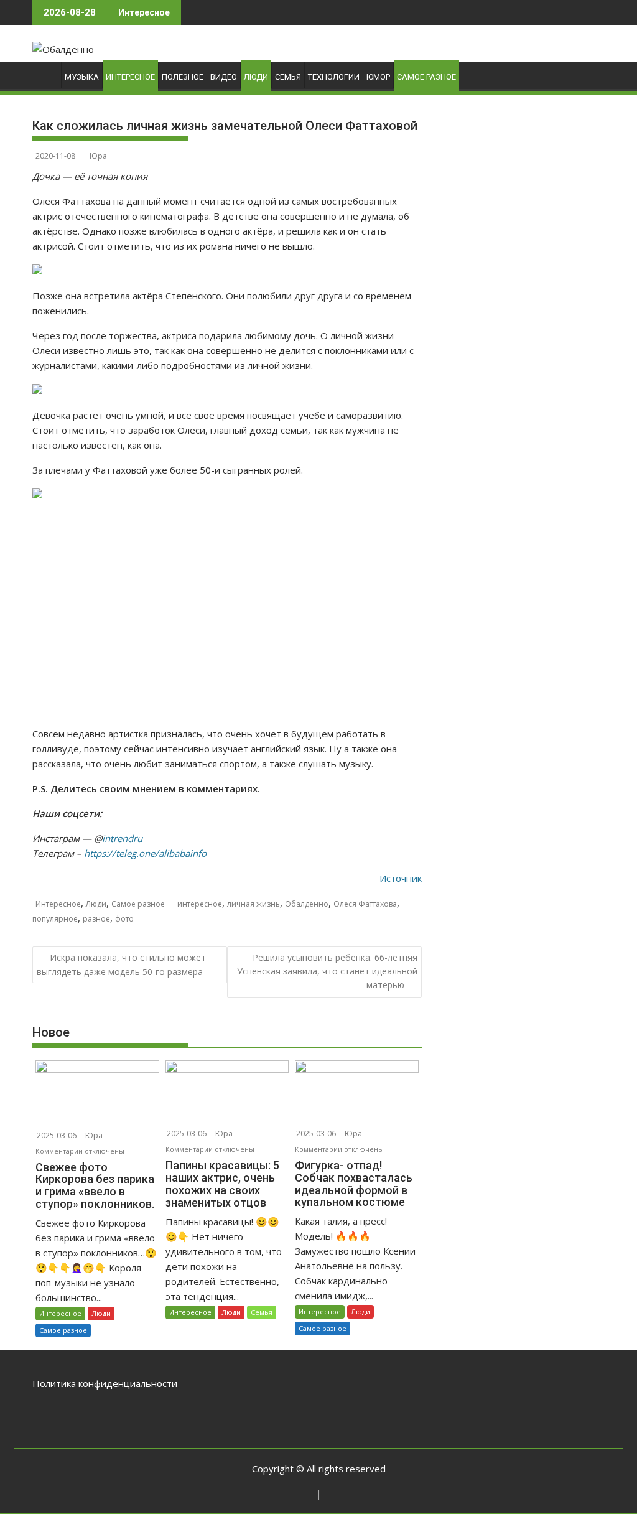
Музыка (82, 77)
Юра (98, 156)
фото (124, 919)
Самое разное (426, 77)
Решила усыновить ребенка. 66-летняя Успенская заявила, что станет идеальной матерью (327, 971)
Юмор (378, 77)
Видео (223, 77)
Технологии (334, 77)
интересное (199, 904)
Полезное (182, 77)
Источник (400, 878)
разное (96, 919)
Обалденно (306, 904)
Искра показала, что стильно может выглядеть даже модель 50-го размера (121, 964)
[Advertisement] (227, 614)
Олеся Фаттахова (365, 904)
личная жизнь (253, 904)
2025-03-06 (57, 1135)
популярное (55, 919)
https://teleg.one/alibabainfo (145, 853)
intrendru (122, 838)
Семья (288, 77)
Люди (256, 77)
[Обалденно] (44, 80)
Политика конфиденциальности (104, 1383)
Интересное (130, 77)
